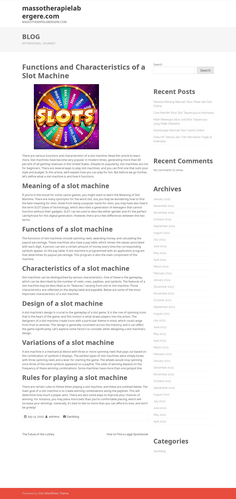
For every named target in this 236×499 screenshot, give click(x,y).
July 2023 (159, 320)
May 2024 (159, 253)
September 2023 (164, 307)
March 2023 (160, 347)
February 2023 (162, 354)
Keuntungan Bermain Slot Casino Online (178, 130)
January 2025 (161, 199)
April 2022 (159, 421)
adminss (54, 416)
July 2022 (159, 401)
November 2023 (163, 293)
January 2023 (161, 361)
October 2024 (162, 219)
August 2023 (161, 313)
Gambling (73, 416)
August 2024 (161, 232)
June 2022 (159, 408)
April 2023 (159, 340)
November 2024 (163, 212)
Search (157, 64)
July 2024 (159, 239)
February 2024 (162, 273)
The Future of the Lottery (38, 434)
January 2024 (162, 280)
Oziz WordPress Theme (53, 493)
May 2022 (159, 414)
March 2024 (161, 266)
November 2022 (163, 374)
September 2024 (164, 226)
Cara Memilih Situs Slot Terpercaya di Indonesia (183, 112)
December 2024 (163, 206)
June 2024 (160, 246)
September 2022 (164, 387)
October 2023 (162, 300)
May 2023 (159, 334)
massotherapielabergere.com (51, 11)
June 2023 (159, 327)
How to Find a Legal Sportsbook (127, 434)
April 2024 (159, 259)
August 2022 (161, 394)
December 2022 (163, 367)
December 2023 (163, 286)
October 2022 (162, 381)
